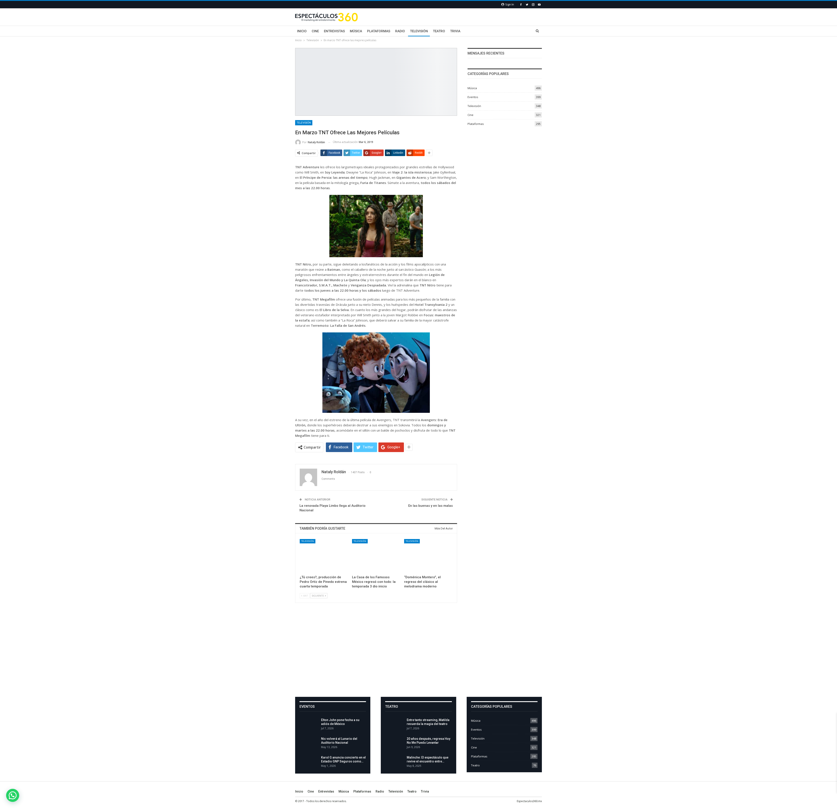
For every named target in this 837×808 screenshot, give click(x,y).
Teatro (439, 31)
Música (356, 31)
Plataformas (378, 31)
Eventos (473, 97)
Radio (400, 31)
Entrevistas (334, 31)
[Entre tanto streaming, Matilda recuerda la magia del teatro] (394, 725)
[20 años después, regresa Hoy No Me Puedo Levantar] (394, 744)
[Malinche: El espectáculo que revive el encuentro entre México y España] (394, 762)
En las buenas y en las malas (430, 506)
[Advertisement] (418, 653)
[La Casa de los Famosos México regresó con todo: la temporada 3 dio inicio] (376, 556)
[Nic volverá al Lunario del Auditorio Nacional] (308, 744)
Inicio (302, 31)
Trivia (455, 31)
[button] (12, 795)
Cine (315, 31)
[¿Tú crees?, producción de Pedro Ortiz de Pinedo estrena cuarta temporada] (324, 556)
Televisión (419, 31)
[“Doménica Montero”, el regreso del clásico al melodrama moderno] (428, 556)
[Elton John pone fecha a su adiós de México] (308, 725)
